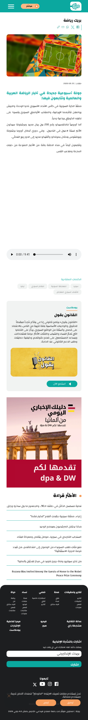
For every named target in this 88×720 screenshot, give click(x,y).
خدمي (42, 592)
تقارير (79, 598)
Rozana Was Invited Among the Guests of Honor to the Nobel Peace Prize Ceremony (46, 573)
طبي (57, 598)
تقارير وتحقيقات (72, 592)
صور (44, 626)
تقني (43, 601)
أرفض (46, 703)
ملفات (24, 601)
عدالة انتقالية (74, 621)
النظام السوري (37, 286)
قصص (79, 604)
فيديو (25, 604)
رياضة (13, 598)
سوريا (75, 286)
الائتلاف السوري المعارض (67, 292)
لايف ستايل (54, 604)
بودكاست (14, 630)
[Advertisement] (44, 200)
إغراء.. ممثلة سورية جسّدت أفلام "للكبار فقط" (55, 516)
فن (14, 601)
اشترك (75, 664)
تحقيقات (77, 601)
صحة (56, 592)
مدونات (78, 607)
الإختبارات (15, 626)
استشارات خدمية (38, 598)
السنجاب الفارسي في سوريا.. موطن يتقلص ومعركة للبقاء (49, 537)
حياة (13, 592)
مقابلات (23, 610)
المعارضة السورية (59, 286)
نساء (57, 601)
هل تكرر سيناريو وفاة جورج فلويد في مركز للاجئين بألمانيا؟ (49, 561)
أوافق (70, 703)
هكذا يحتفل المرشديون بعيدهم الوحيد (60, 526)
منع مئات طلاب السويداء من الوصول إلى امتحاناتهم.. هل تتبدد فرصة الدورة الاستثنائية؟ (47, 549)
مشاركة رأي (74, 626)
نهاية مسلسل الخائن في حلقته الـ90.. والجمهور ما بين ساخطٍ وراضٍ (44, 506)
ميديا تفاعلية (13, 621)
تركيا (22, 286)
